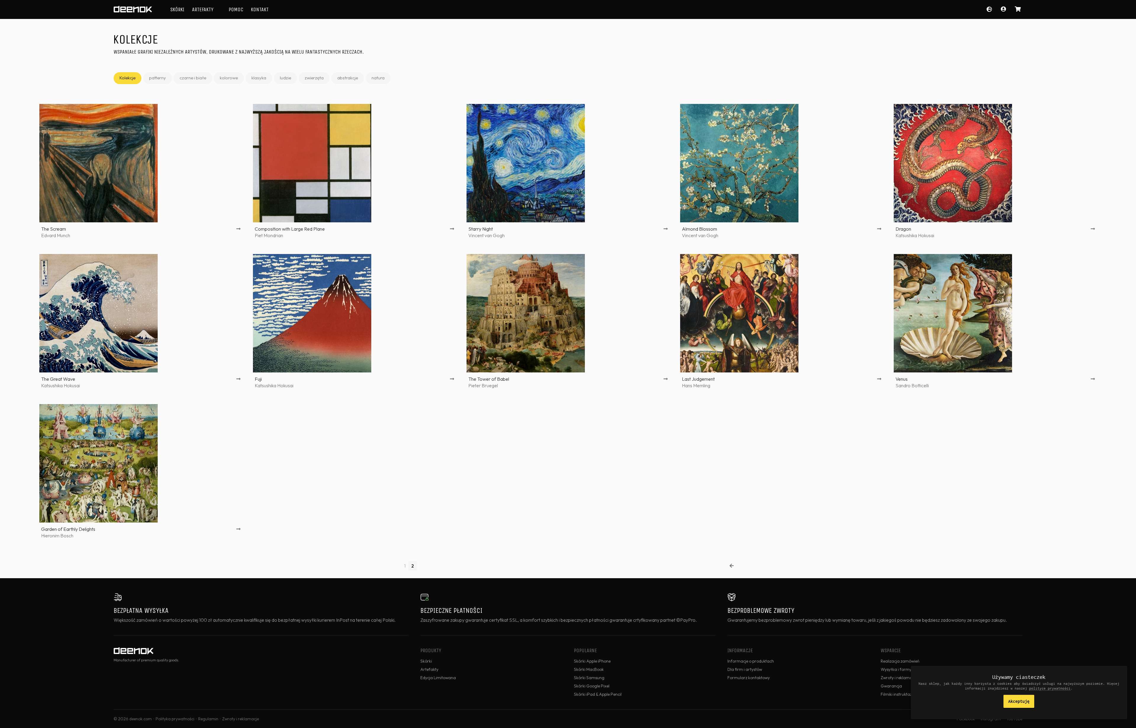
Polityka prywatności (175, 718)
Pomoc (236, 9)
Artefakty (202, 9)
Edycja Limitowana (438, 677)
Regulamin (208, 718)
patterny (157, 78)
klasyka (258, 78)
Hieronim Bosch (57, 536)
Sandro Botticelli (912, 385)
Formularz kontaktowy (748, 677)
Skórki (177, 9)
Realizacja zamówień (900, 661)
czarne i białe (193, 78)
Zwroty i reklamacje (240, 718)
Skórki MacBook (589, 669)
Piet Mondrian (269, 235)
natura (378, 78)
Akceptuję (1019, 701)
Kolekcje (127, 78)
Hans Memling (696, 385)
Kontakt (260, 9)
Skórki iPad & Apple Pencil (598, 694)
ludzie (285, 78)
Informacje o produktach (750, 661)
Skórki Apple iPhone (592, 661)
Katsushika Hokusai (914, 235)
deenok (133, 9)
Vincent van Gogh (486, 235)
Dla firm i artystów (744, 669)
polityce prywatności (1050, 688)
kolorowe (229, 78)
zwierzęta (314, 78)
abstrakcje (347, 78)
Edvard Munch (55, 235)
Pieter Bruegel (483, 385)
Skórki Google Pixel (591, 686)
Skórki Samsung (589, 677)
